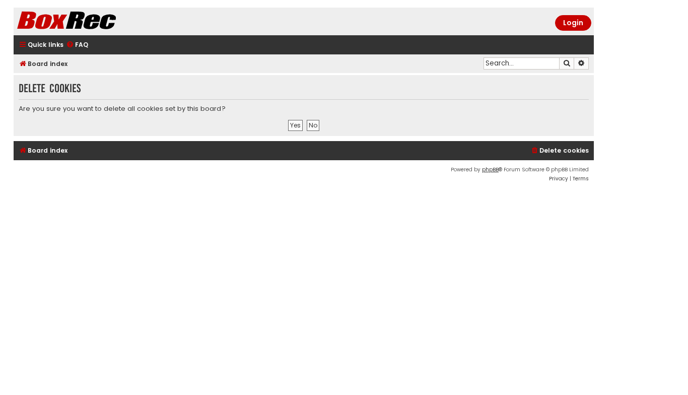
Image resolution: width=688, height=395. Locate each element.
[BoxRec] (91, 21)
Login (573, 23)
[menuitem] (77, 45)
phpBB (490, 169)
